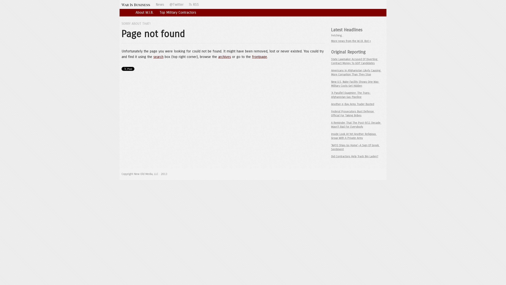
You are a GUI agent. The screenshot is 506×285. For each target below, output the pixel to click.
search (158, 57)
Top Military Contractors (178, 12)
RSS (195, 4)
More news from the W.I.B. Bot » (351, 41)
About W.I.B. (145, 12)
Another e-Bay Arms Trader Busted (352, 104)
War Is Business (136, 4)
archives (224, 57)
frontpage (259, 57)
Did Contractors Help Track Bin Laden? (354, 156)
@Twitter (177, 4)
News (160, 4)
